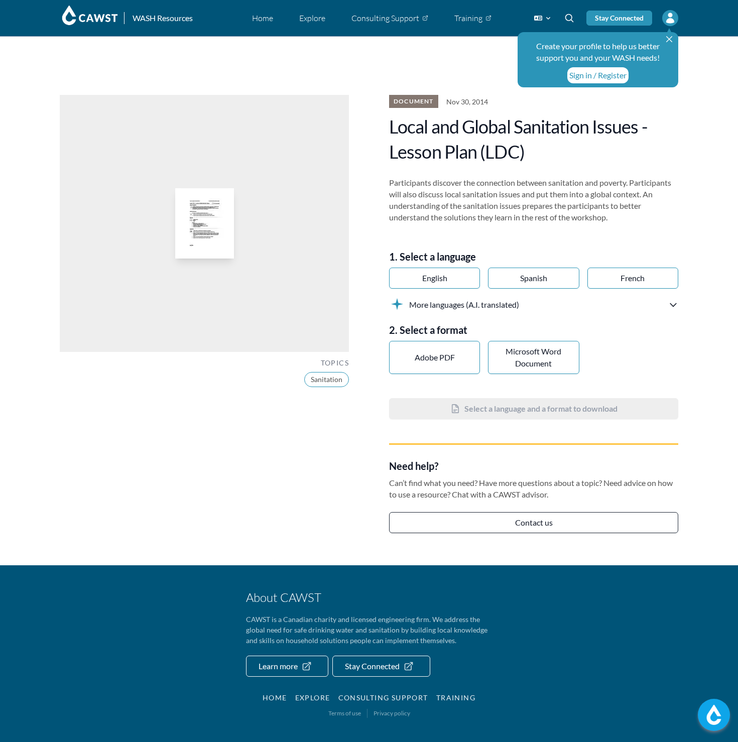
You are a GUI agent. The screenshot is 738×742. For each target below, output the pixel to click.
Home (275, 697)
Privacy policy (392, 713)
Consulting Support (383, 697)
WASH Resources (163, 18)
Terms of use (344, 713)
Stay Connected (619, 18)
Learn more (278, 666)
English (434, 278)
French (633, 278)
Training (455, 697)
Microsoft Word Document (533, 357)
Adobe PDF (435, 357)
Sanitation (326, 379)
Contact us (534, 522)
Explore (312, 697)
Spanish (533, 278)
